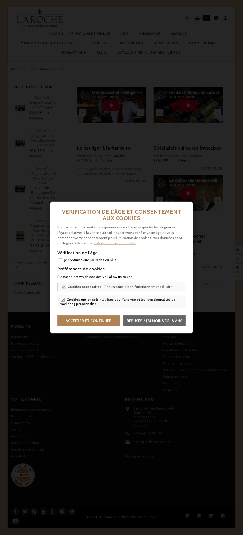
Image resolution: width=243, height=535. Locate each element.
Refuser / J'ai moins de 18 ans (154, 320)
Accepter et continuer (88, 320)
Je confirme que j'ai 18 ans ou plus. (90, 260)
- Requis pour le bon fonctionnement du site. (120, 287)
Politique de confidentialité (115, 243)
